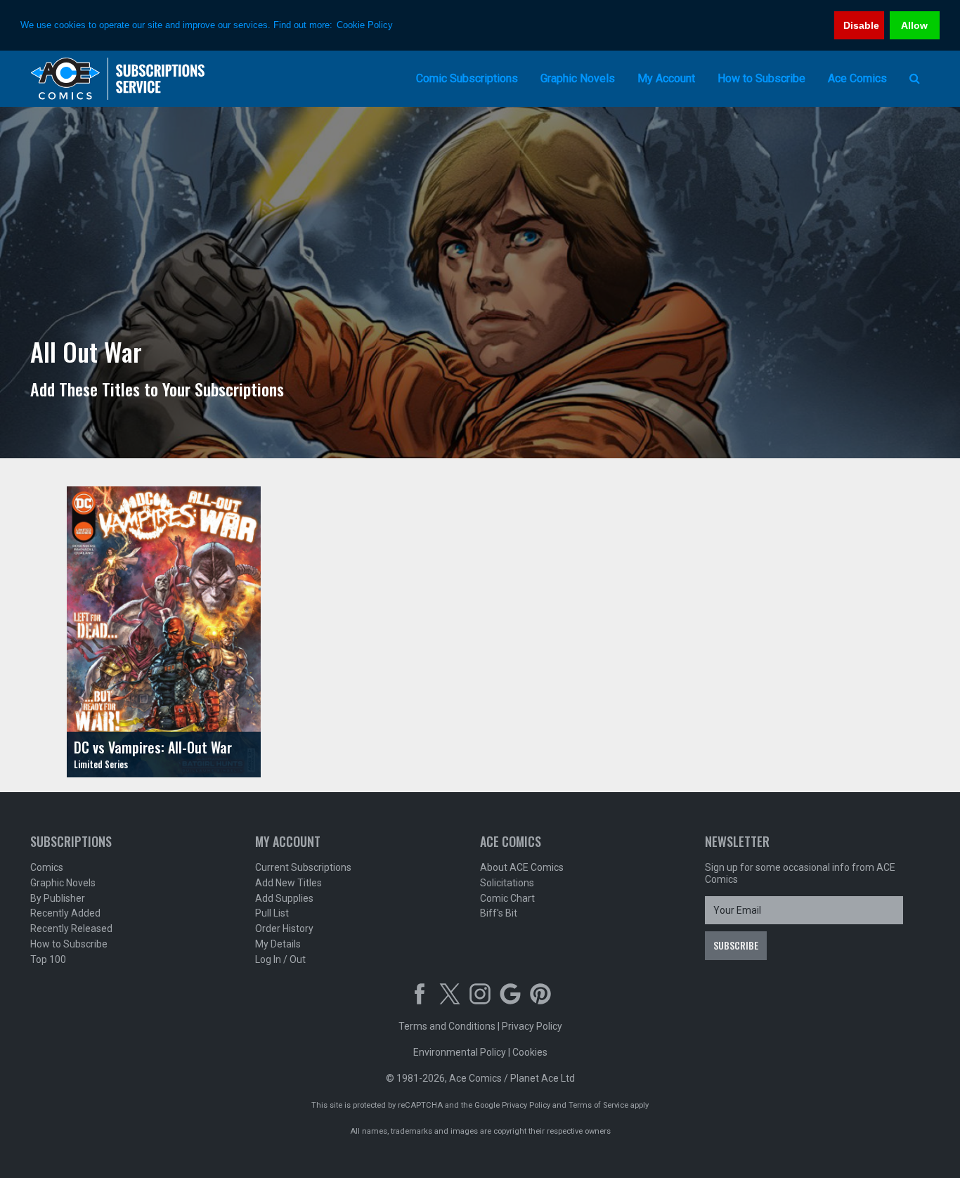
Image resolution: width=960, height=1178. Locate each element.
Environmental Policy (459, 1052)
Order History (284, 928)
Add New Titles (288, 882)
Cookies (529, 1052)
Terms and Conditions (446, 1026)
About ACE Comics (522, 867)
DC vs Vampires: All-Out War (153, 747)
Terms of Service (598, 1105)
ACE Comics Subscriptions (118, 79)
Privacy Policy (532, 1026)
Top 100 (48, 959)
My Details (278, 944)
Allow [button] (914, 25)
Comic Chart (507, 898)
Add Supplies (284, 898)
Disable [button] (861, 25)
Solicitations (507, 882)
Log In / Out (280, 959)
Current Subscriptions (303, 867)
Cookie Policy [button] (365, 25)
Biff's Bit (498, 913)
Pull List (272, 913)
